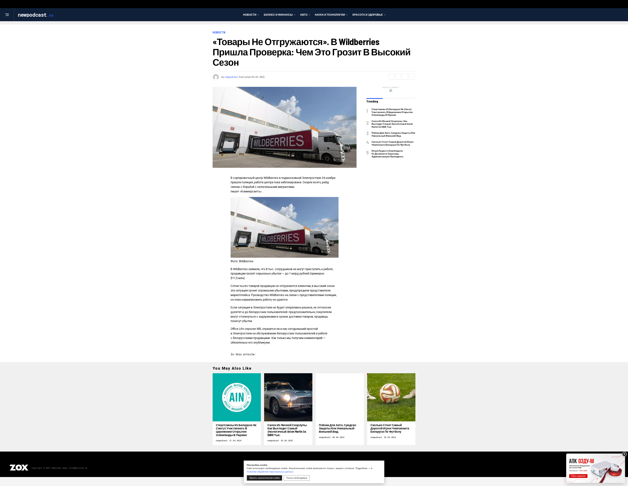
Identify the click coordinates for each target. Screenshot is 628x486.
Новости (249, 14)
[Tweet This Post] (398, 77)
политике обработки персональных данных (270, 471)
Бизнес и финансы (278, 14)
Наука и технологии (330, 14)
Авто (303, 14)
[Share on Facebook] (391, 77)
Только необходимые (296, 478)
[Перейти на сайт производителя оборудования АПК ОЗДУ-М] (595, 468)
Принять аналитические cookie (264, 478)
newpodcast (231, 76)
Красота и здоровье (367, 14)
